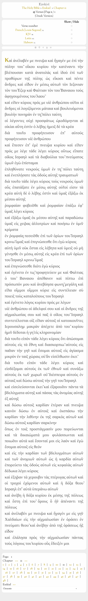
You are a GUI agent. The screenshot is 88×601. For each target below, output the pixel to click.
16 (17, 569)
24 (74, 569)
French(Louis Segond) (28, 30)
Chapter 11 (60, 8)
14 (4, 569)
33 (56, 573)
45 (62, 577)
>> (25, 561)
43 (47, 577)
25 (81, 569)
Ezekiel (46, 8)
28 (21, 573)
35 (70, 573)
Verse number (29, 26)
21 (52, 569)
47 (76, 577)
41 (33, 577)
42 (40, 577)
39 (18, 577)
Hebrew (28, 43)
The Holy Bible (31, 8)
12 (70, 565)
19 (38, 569)
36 (77, 573)
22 (59, 569)
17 (24, 569)
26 (6, 573)
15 (11, 569)
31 (42, 573)
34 (63, 573)
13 (77, 565)
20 (45, 569)
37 (4, 577)
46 (69, 577)
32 (49, 573)
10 (57, 565)
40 (25, 577)
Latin (28, 38)
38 (11, 577)
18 (31, 569)
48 (4, 581)
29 (28, 573)
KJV (28, 34)
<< (16, 561)
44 (54, 577)
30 (35, 573)
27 (13, 573)
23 (67, 569)
